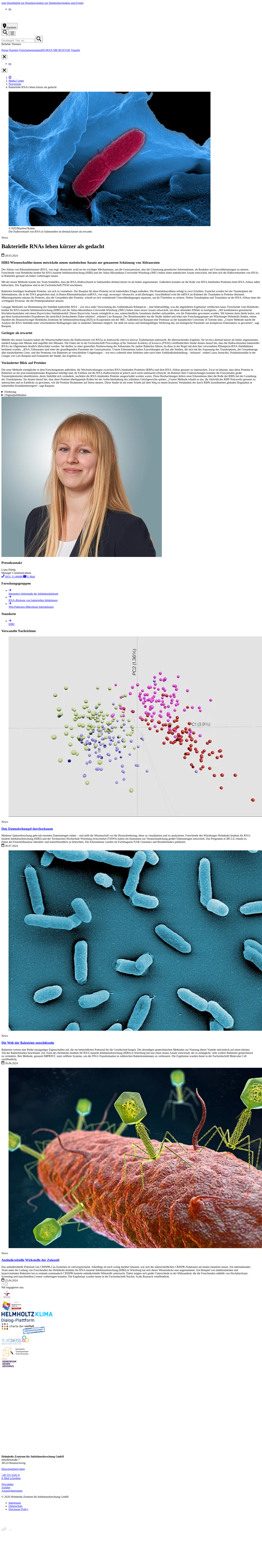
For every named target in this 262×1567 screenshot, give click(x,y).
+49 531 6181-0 (10, 1475)
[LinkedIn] (4, 1430)
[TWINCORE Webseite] (10, 1563)
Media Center (16, 80)
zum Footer (77, 2)
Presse (5, 50)
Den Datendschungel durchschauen (27, 829)
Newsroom (15, 83)
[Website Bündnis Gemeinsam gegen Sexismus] (9, 1367)
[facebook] (4, 1416)
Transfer (75, 50)
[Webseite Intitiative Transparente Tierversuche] (15, 1355)
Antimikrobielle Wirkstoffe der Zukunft (30, 1260)
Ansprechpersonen (11, 1490)
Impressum (15, 1502)
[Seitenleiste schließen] (4, 57)
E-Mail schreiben (11, 1478)
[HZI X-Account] (4, 1409)
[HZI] (10, 77)
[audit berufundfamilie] (6, 1298)
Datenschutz (15, 1506)
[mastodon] (4, 1436)
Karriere (14, 50)
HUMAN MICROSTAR (56, 50)
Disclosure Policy (18, 1509)
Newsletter (7, 1484)
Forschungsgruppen (30, 50)
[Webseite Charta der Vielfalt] (23, 1332)
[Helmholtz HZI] (40, 21)
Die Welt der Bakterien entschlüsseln (27, 1043)
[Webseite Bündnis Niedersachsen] (12, 1310)
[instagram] (4, 1423)
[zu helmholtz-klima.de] (27, 1321)
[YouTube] (4, 1443)
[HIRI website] (8, 1557)
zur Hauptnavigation (33, 2)
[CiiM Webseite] (10, 1533)
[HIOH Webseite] (9, 1545)
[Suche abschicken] (39, 39)
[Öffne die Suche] (5, 32)
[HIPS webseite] (9, 1551)
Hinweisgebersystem (13, 1468)
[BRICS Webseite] (10, 1524)
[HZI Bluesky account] (4, 1450)
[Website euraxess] (15, 1344)
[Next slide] (6, 1284)
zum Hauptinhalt (11, 2)
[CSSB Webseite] (9, 1539)
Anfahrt (5, 1487)
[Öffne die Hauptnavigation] (12, 33)
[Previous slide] (2, 1284)
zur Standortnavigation (58, 2)
